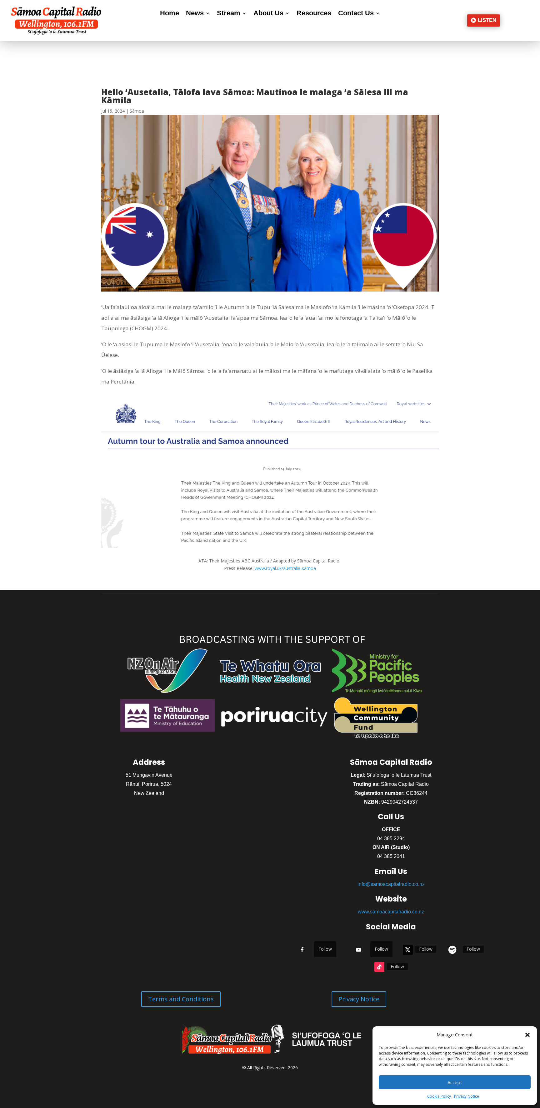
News (195, 14)
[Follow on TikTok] (379, 967)
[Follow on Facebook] (302, 949)
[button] (527, 1035)
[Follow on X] (408, 950)
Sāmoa (137, 111)
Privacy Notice (466, 1096)
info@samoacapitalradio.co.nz (391, 884)
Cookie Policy (439, 1096)
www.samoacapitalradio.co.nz (391, 911)
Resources (314, 14)
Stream (228, 14)
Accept (455, 1082)
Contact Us (356, 14)
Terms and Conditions (181, 999)
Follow (325, 949)
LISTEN (487, 20)
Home (169, 14)
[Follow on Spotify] (452, 950)
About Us (268, 14)
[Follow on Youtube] (358, 949)
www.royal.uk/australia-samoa (285, 568)
